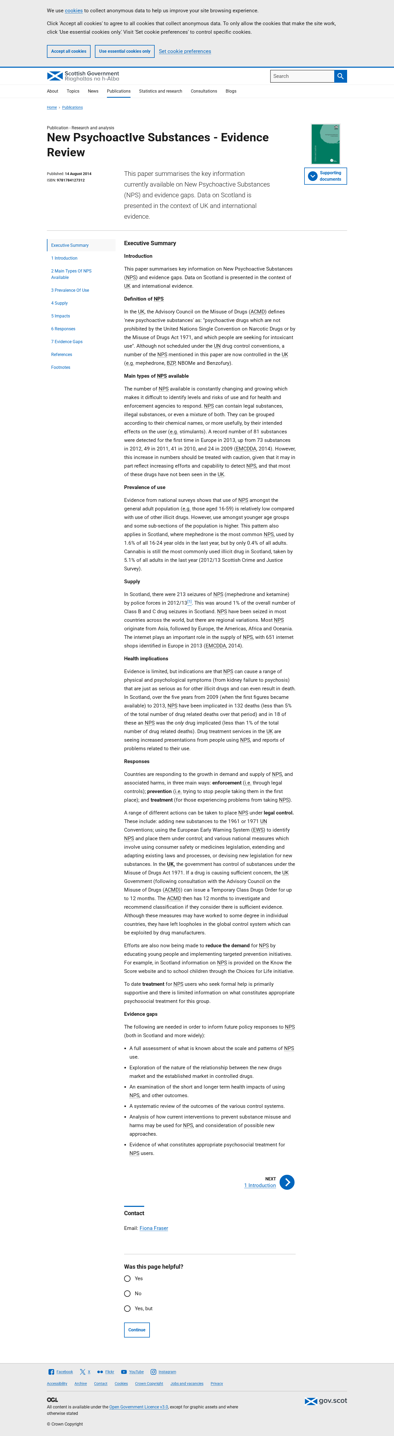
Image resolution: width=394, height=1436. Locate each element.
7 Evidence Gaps (67, 341)
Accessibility (57, 1383)
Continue (137, 1329)
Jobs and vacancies (186, 1383)
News (93, 91)
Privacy (217, 1383)
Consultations (204, 91)
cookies (74, 10)
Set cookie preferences (185, 51)
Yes (139, 1278)
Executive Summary (70, 245)
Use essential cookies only (124, 51)
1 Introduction (64, 258)
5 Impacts (60, 316)
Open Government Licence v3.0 (138, 1407)
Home (52, 107)
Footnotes (60, 367)
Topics (73, 91)
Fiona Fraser (154, 1228)
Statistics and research (160, 91)
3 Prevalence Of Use (70, 290)
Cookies (121, 1383)
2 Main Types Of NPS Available (71, 274)
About (52, 91)
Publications (119, 91)
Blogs (231, 91)
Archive (81, 1383)
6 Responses (63, 328)
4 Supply (59, 303)
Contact (100, 1383)
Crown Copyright (149, 1383)
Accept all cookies (68, 51)
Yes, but (144, 1308)
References (61, 354)
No (138, 1293)
